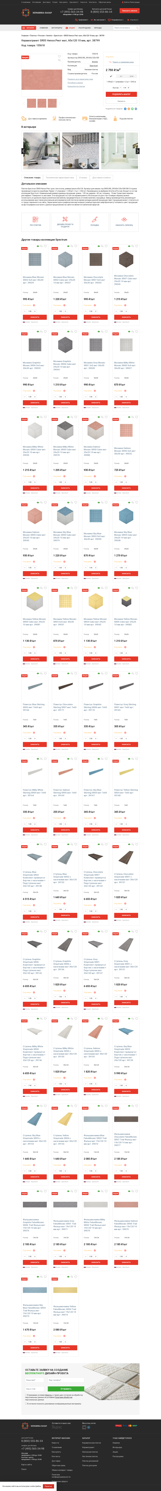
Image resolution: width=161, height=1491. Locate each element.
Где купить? (74, 2)
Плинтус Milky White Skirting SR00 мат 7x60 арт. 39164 (34, 793)
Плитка (33, 36)
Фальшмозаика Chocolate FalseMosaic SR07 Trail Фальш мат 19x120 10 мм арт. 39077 (125, 1139)
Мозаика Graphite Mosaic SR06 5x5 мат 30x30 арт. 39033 (33, 365)
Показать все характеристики (80, 79)
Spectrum (58, 36)
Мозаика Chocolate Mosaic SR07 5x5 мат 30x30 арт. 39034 (94, 280)
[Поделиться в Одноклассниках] (129, 109)
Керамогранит (88, 1447)
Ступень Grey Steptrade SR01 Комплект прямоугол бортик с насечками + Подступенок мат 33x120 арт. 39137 (95, 966)
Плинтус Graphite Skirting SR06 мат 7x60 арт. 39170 (95, 707)
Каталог (30, 28)
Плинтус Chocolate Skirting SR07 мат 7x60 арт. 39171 (64, 707)
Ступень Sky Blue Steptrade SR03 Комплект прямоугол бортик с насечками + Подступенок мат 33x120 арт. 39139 (125, 1053)
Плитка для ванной (90, 1461)
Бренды (98, 28)
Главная (24, 36)
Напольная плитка (90, 1452)
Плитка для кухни (89, 1465)
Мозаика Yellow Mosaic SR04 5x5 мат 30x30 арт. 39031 (64, 622)
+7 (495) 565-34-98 (71, 11)
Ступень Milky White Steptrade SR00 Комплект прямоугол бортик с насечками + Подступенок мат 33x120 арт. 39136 (34, 1053)
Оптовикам (36, 2)
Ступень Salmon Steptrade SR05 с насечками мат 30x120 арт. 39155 (95, 1052)
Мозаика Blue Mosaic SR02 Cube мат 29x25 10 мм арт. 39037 (64, 280)
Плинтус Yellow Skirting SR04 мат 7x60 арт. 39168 (126, 793)
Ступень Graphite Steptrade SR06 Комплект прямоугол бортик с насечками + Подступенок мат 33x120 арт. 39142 (34, 966)
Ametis (49, 36)
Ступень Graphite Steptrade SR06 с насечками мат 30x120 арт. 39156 (65, 965)
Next (59, 103)
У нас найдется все (122, 1438)
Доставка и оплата (101, 177)
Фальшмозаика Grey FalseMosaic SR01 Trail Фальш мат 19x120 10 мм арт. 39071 (64, 1225)
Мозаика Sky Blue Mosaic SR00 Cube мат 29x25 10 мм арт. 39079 (64, 536)
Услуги (54, 2)
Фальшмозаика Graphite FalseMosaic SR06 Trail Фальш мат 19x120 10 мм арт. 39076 (34, 1225)
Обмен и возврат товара (62, 1470)
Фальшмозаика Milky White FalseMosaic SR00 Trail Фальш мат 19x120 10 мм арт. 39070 (95, 1225)
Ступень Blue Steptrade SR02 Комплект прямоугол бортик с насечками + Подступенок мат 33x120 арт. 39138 (34, 879)
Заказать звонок (129, 11)
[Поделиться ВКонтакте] (136, 109)
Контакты (93, 2)
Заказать (121, 101)
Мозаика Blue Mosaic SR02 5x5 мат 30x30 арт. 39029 (33, 280)
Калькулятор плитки (76, 86)
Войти (126, 2)
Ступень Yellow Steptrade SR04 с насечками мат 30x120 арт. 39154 (65, 1139)
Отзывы (83, 177)
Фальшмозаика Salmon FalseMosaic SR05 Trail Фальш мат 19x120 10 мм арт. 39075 (126, 1225)
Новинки (44, 28)
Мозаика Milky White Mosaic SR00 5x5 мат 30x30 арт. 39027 (125, 365)
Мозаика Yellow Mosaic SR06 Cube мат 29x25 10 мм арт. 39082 (125, 622)
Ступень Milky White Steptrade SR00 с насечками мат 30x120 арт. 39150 (65, 1052)
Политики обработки (63, 1397)
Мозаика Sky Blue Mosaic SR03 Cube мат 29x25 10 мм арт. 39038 (125, 536)
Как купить (63, 2)
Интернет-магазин (61, 1438)
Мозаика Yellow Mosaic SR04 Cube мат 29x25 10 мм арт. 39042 (95, 622)
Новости (83, 2)
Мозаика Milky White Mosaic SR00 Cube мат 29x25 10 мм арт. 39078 (64, 450)
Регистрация (135, 2)
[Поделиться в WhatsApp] (132, 109)
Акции (72, 28)
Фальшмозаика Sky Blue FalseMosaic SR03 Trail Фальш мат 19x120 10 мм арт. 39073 (34, 1310)
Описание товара (32, 177)
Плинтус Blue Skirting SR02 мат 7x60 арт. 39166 (34, 707)
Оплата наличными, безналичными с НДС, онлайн (98, 118)
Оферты (48, 1395)
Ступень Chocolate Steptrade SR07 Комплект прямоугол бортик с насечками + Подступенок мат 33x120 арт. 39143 (95, 879)
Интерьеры (57, 28)
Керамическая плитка (91, 1443)
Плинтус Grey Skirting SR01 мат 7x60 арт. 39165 (125, 707)
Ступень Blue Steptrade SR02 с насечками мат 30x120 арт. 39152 (65, 878)
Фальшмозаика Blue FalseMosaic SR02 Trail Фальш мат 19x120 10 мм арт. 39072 (95, 1139)
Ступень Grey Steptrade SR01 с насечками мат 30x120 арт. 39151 (126, 965)
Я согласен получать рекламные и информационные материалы (54, 1404)
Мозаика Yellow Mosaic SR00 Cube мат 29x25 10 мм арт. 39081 (34, 622)
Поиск (23, 1469)
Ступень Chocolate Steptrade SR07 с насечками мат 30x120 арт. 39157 (126, 878)
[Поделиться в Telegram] (125, 109)
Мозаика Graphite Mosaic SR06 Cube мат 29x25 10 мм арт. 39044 (64, 365)
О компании (25, 2)
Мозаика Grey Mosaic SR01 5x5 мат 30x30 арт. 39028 (94, 365)
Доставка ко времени (37, 119)
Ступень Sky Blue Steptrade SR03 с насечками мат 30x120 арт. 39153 (34, 1139)
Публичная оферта (60, 1481)
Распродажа (85, 28)
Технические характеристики (60, 177)
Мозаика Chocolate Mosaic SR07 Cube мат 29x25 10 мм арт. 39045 (125, 279)
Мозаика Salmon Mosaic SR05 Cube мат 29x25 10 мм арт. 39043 (34, 536)
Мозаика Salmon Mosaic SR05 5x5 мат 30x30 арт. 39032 (125, 451)
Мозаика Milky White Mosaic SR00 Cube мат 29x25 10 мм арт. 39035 (34, 450)
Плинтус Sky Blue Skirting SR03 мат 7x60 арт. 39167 (95, 793)
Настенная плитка (90, 1456)
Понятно (48, 1486)
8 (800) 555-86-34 (101, 11)
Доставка (46, 2)
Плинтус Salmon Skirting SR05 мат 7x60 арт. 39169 (64, 793)
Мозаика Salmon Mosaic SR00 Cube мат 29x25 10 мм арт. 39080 (95, 450)
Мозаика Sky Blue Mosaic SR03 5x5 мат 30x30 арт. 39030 (94, 536)
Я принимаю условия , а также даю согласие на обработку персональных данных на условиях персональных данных (54, 1397)
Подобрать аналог (75, 83)
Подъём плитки (126, 119)
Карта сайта (26, 1465)
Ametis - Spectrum (31, 322)
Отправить (66, 1389)
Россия (41, 36)
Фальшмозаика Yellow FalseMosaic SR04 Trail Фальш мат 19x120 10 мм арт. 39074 (64, 1310)
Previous (24, 103)
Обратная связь (105, 2)
